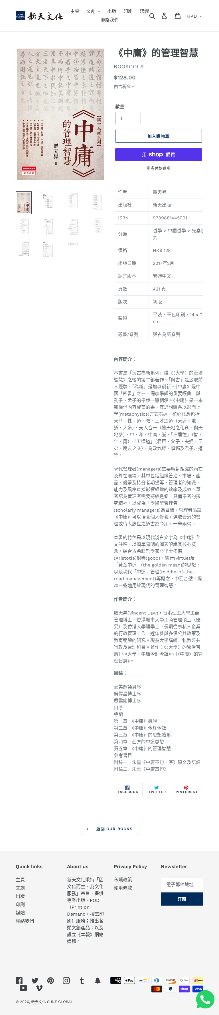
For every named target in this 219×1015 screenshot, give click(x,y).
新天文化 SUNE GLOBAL (52, 1002)
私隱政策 (123, 879)
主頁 (20, 879)
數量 (119, 106)
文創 (20, 888)
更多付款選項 (159, 168)
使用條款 (123, 888)
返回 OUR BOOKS (114, 828)
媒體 (20, 913)
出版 (20, 896)
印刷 (20, 904)
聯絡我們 (25, 921)
